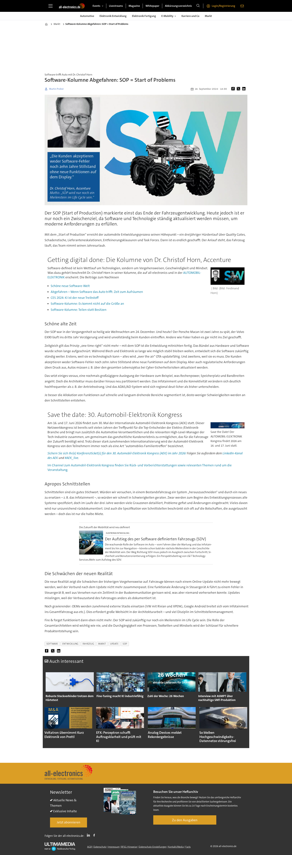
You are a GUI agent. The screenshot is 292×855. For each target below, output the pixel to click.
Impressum (113, 846)
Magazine (134, 6)
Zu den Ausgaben (185, 820)
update (114, 643)
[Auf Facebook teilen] (233, 89)
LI (89, 835)
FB (95, 835)
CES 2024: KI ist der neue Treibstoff (75, 298)
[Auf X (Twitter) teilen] (239, 89)
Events (96, 6)
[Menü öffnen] (50, 6)
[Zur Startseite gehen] (72, 5)
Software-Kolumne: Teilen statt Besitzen (78, 310)
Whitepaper (152, 6)
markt (102, 643)
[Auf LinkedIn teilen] (244, 89)
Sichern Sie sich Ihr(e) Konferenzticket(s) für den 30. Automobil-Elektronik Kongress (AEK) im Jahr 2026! (116, 453)
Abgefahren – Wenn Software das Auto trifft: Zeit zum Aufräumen (97, 292)
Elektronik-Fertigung (144, 16)
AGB (89, 846)
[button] (51, 724)
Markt (208, 16)
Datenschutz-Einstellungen (152, 846)
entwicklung (70, 643)
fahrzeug (88, 643)
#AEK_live (71, 458)
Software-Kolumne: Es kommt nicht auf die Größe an (87, 303)
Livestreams (116, 6)
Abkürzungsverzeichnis (178, 6)
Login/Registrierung (223, 6)
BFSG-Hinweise (129, 846)
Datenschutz (99, 846)
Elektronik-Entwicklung (113, 16)
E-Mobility (167, 16)
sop (125, 643)
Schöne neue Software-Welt (70, 286)
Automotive (87, 16)
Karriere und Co (190, 16)
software (52, 643)
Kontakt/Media (176, 846)
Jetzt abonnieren (68, 822)
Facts (188, 846)
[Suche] (198, 6)
